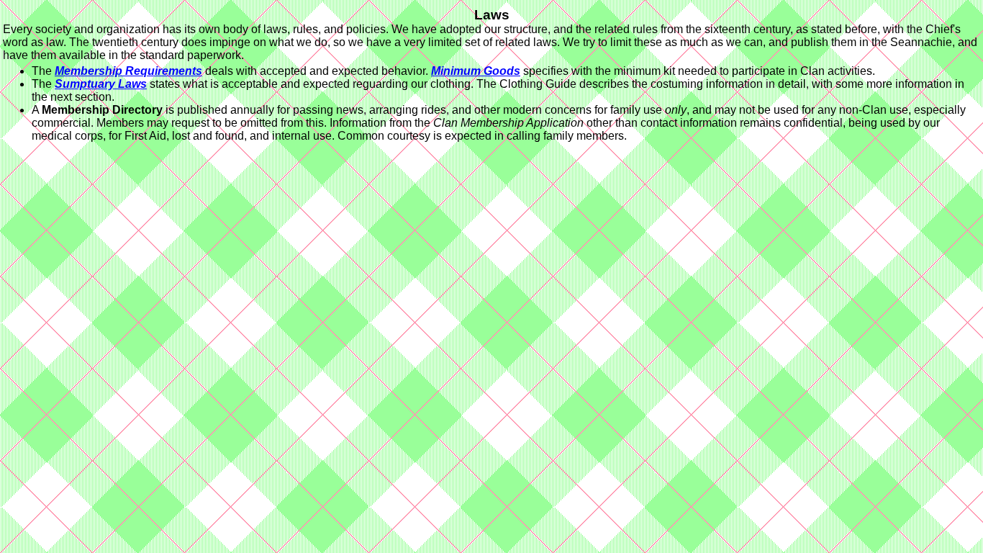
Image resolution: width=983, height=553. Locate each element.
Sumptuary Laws (101, 84)
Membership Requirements (128, 71)
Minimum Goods (475, 71)
